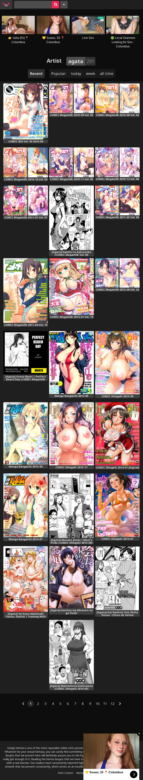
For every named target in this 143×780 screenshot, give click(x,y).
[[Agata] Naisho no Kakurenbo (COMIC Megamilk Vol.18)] (71, 218)
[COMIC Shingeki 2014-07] (117, 505)
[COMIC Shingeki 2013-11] (71, 433)
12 (112, 703)
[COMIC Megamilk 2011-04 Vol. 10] (25, 290)
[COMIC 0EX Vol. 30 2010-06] (25, 111)
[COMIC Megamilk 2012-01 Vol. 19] (71, 286)
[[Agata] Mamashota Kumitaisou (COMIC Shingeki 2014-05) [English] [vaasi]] (71, 652)
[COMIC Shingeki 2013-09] (117, 362)
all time (106, 73)
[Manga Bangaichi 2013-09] (25, 433)
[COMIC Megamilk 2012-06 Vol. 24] (117, 273)
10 (97, 703)
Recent (36, 73)
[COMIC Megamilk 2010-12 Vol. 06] (117, 162)
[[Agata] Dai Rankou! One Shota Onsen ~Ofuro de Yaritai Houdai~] (117, 578)
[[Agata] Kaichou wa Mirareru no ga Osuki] (71, 577)
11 (105, 703)
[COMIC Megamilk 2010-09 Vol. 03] (71, 98)
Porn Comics (65, 773)
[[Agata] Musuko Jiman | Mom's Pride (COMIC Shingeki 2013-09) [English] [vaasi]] (71, 505)
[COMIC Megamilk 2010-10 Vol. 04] (25, 162)
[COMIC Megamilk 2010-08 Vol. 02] (117, 98)
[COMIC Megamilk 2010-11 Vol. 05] (71, 162)
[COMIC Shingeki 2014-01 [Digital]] (117, 433)
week (90, 73)
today (76, 73)
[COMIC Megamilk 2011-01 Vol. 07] (25, 201)
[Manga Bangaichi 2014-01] (25, 505)
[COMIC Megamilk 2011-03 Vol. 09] (117, 200)
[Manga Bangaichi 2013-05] (71, 362)
